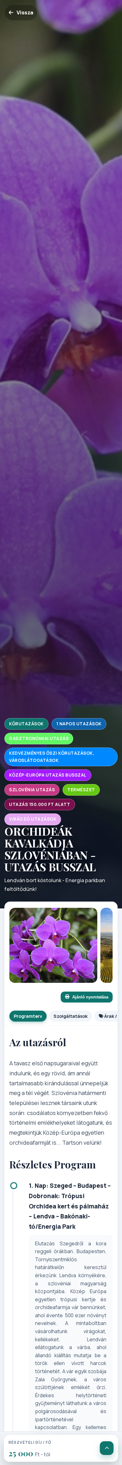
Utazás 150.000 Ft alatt (39, 804)
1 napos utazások (79, 724)
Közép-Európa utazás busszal (48, 775)
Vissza (25, 12)
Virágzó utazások (32, 819)
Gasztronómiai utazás (39, 738)
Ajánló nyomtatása (90, 997)
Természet (81, 789)
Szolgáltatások (70, 1016)
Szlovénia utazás (32, 789)
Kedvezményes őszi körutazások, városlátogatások (51, 756)
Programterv (28, 1016)
